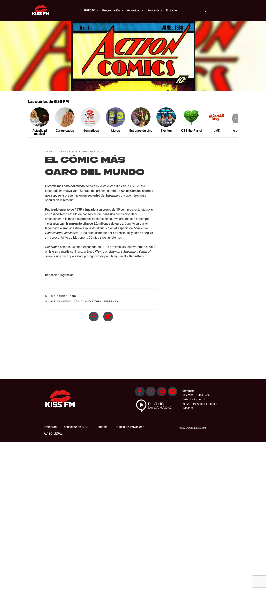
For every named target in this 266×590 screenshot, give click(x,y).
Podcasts (153, 10)
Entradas (171, 10)
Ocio (73, 296)
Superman (111, 301)
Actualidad (133, 10)
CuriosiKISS (59, 296)
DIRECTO (89, 10)
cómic (78, 301)
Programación (111, 10)
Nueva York (93, 301)
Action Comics (61, 301)
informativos (93, 151)
